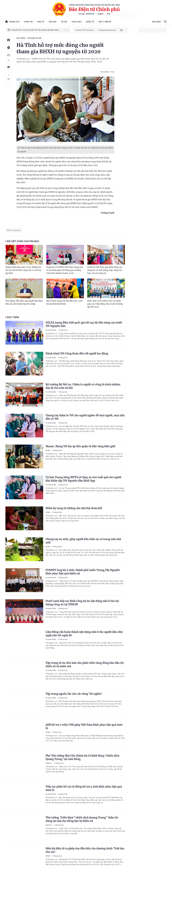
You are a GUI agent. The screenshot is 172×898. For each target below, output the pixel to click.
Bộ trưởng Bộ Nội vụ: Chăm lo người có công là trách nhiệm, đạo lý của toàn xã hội (83, 386)
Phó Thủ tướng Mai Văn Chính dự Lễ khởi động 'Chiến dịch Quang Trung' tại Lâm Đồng (82, 757)
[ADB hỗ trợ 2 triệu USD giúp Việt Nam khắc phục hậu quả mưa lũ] (24, 735)
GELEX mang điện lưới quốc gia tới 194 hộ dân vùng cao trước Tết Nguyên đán (84, 324)
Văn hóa (53, 22)
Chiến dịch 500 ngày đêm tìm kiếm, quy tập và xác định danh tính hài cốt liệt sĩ (36, 30)
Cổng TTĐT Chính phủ (85, 30)
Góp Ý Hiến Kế (104, 22)
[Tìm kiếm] (165, 21)
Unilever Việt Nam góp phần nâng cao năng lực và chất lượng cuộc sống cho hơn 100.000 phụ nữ (104, 270)
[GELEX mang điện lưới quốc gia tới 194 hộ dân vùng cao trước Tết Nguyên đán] (24, 333)
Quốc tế (90, 22)
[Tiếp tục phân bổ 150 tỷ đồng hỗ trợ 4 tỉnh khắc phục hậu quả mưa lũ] (24, 797)
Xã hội (64, 22)
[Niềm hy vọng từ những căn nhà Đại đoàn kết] (24, 518)
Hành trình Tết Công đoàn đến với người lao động (77, 353)
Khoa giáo (76, 22)
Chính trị (28, 22)
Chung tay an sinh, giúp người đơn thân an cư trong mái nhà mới (83, 541)
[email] (121, 30)
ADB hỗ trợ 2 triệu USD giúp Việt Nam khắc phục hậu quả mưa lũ (84, 726)
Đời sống (20, 38)
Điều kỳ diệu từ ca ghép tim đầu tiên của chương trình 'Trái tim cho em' (85, 850)
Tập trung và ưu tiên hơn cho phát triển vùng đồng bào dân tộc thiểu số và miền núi (85, 664)
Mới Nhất (156, 22)
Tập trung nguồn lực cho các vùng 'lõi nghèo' (74, 693)
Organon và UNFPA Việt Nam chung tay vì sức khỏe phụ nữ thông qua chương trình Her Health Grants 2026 (64, 270)
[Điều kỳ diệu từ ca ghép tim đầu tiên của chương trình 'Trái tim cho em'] (24, 858)
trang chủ (14, 22)
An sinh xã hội (34, 38)
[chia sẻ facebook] (8, 40)
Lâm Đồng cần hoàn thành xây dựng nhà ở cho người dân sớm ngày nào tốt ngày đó (84, 633)
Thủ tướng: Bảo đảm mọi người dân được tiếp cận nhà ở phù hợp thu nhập (24, 302)
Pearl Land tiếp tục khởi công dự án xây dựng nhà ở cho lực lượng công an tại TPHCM (82, 602)
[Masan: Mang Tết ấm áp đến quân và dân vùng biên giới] (24, 456)
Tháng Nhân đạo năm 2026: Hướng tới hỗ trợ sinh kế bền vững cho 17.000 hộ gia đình (23, 270)
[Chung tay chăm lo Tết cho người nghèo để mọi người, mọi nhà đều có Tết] (24, 425)
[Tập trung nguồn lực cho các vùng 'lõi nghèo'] (24, 704)
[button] (64, 30)
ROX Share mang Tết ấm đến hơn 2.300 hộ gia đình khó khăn (64, 302)
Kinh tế (40, 22)
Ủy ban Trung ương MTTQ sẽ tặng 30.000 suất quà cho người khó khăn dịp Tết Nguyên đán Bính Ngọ (83, 479)
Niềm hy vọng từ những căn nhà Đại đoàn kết (74, 508)
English (100, 14)
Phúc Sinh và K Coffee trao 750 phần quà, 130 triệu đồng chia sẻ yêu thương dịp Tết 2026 (105, 304)
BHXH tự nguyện (14, 230)
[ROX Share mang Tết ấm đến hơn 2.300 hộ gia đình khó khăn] (65, 288)
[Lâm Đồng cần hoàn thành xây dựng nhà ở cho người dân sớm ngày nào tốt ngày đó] (24, 642)
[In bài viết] (8, 67)
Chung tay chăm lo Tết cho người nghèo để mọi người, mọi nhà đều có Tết (85, 417)
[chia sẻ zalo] (8, 47)
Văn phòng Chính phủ (107, 30)
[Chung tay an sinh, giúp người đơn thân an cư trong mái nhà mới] (24, 549)
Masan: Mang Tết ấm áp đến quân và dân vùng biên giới (80, 446)
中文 (108, 14)
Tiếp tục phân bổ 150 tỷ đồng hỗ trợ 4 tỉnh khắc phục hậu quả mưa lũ (84, 788)
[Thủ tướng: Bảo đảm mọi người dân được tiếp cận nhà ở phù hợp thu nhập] (24, 288)
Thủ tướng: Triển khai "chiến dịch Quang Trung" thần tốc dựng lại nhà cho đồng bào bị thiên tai (82, 819)
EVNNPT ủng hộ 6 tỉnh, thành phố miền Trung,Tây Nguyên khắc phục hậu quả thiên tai (83, 571)
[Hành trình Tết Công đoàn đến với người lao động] (24, 364)
